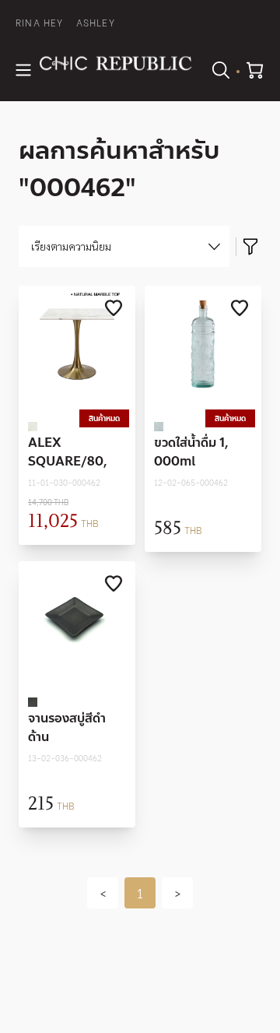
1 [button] (140, 892)
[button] (102, 892)
